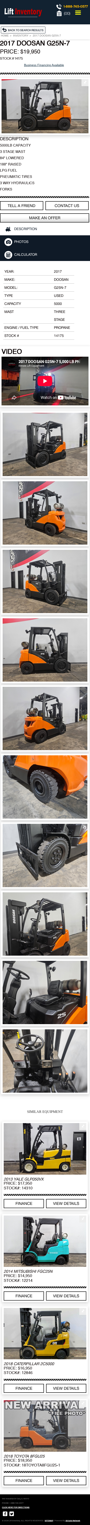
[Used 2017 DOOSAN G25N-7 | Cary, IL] (45, 106)
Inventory (20, 36)
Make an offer (44, 218)
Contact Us (67, 205)
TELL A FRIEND (21, 205)
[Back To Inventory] (24, 30)
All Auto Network (73, 1521)
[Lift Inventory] (23, 21)
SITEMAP (49, 1521)
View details (66, 1203)
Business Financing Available (44, 65)
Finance (24, 1203)
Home (5, 36)
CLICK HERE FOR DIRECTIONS (15, 1507)
